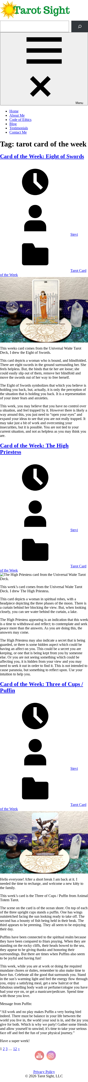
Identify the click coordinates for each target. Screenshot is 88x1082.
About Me (17, 115)
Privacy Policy (44, 1072)
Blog (13, 124)
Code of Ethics (20, 120)
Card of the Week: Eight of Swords (42, 156)
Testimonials (18, 128)
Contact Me (18, 132)
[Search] (79, 26)
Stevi (74, 234)
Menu (79, 103)
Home (14, 111)
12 (15, 1049)
